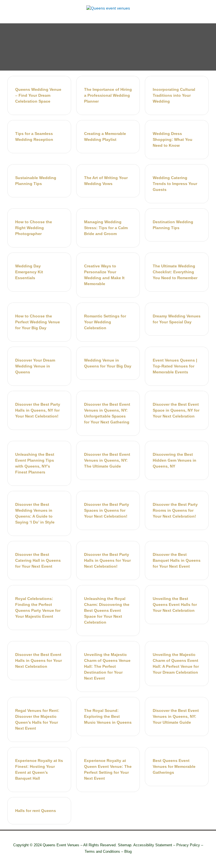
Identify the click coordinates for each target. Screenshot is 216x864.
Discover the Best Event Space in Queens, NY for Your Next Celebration (176, 410)
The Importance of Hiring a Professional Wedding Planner (108, 95)
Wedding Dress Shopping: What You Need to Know (172, 139)
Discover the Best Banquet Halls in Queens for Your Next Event (177, 560)
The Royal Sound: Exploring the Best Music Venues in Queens (108, 716)
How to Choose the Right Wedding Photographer (33, 228)
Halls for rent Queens (35, 810)
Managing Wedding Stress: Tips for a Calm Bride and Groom (106, 228)
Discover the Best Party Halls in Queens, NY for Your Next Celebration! (37, 410)
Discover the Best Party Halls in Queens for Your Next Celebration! (107, 560)
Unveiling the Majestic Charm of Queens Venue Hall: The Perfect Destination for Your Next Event (107, 666)
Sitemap (124, 845)
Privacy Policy (188, 845)
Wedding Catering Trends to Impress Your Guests (175, 183)
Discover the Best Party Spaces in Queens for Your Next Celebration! (106, 510)
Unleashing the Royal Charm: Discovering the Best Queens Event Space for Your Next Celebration (106, 610)
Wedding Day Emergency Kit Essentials (29, 272)
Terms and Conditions (102, 851)
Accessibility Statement (152, 845)
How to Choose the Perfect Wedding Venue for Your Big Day (37, 322)
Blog (128, 851)
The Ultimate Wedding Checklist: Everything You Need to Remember (175, 272)
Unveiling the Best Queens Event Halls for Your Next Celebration (175, 604)
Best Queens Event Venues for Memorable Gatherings (174, 766)
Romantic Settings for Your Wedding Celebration (105, 322)
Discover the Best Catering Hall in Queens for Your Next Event (38, 560)
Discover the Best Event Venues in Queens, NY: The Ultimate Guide (107, 460)
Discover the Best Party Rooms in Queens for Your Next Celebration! (175, 510)
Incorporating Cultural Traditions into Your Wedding (174, 95)
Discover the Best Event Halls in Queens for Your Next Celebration (38, 660)
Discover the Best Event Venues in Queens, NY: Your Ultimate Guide (176, 716)
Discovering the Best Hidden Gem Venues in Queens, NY (174, 460)
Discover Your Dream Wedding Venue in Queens (35, 366)
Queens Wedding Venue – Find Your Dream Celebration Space (38, 95)
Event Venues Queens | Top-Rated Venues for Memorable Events (175, 366)
